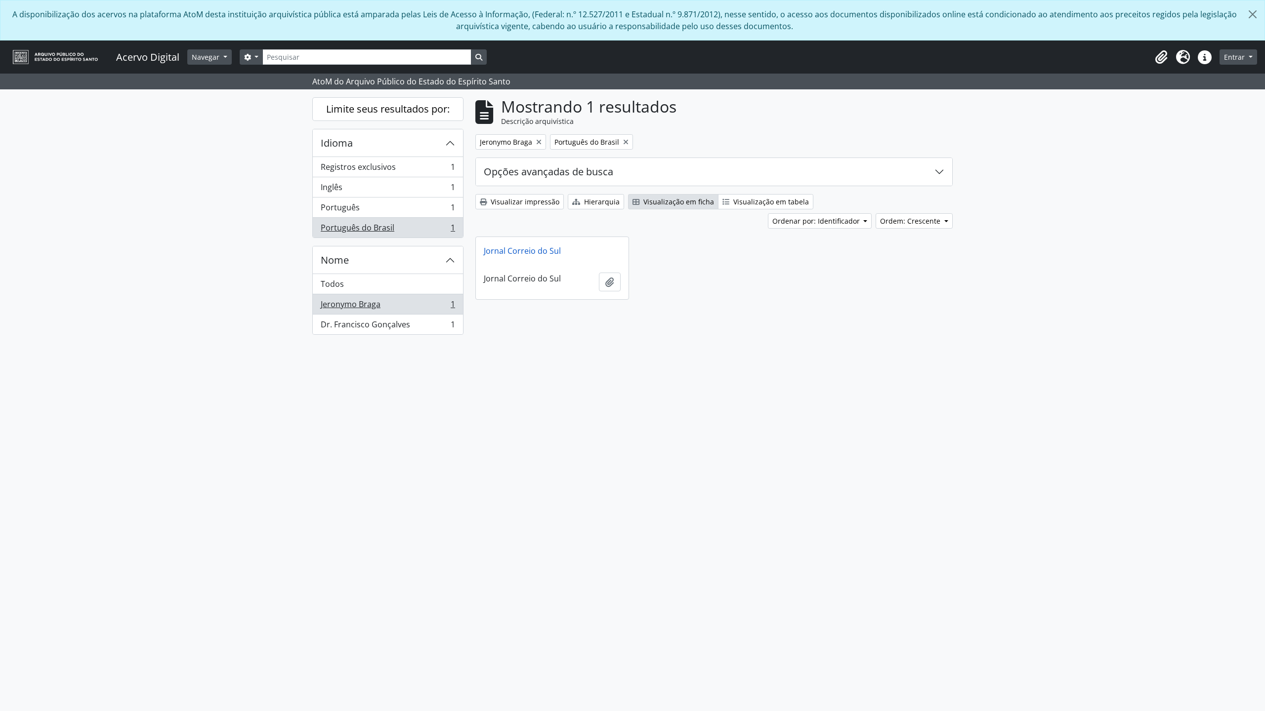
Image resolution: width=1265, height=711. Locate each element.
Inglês (387, 190)
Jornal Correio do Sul (522, 250)
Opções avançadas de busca (548, 171)
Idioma (337, 143)
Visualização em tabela (770, 201)
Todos (332, 283)
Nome (335, 260)
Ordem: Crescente (911, 221)
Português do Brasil (387, 229)
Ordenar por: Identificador (817, 221)
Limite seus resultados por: (388, 109)
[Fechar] (1253, 14)
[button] (1161, 57)
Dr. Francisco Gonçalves (387, 326)
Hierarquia (601, 201)
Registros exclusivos (387, 169)
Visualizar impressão (524, 201)
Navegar (206, 57)
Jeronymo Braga (387, 307)
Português (387, 210)
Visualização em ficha (677, 201)
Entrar (1235, 57)
